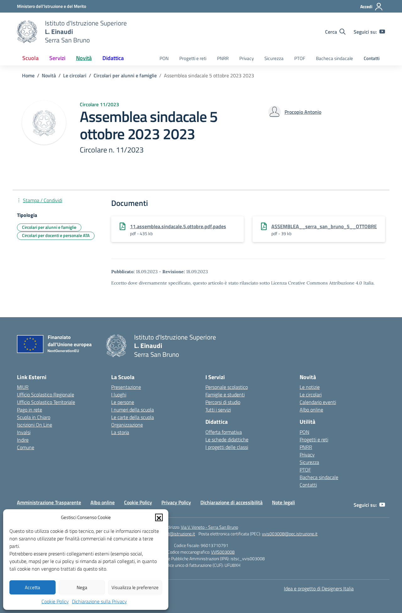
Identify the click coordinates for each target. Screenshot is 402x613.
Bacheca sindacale (334, 58)
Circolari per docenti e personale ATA (56, 235)
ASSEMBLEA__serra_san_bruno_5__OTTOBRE (324, 226)
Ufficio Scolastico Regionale (45, 394)
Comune (25, 447)
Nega (82, 587)
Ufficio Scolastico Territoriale (46, 402)
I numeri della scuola (132, 409)
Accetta (32, 587)
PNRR (223, 58)
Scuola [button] (30, 58)
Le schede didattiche (226, 439)
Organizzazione (127, 424)
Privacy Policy (176, 502)
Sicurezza (274, 58)
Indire (23, 440)
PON (164, 58)
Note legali (283, 502)
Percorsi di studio (222, 402)
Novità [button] (84, 58)
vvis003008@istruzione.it (171, 533)
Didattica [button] (113, 58)
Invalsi (23, 432)
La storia (120, 432)
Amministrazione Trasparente (49, 502)
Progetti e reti (192, 58)
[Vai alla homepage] (27, 31)
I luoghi (118, 394)
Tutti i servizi (218, 409)
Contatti (372, 58)
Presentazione (126, 387)
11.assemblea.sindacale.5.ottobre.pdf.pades (178, 226)
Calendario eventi (318, 402)
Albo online (311, 409)
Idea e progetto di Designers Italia (319, 588)
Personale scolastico (226, 387)
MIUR (23, 387)
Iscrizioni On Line (34, 424)
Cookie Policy (55, 601)
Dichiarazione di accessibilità (231, 502)
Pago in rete (29, 409)
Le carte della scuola (132, 417)
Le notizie (310, 387)
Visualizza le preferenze (135, 587)
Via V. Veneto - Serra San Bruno (209, 527)
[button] (159, 517)
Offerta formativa (223, 432)
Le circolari (311, 394)
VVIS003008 (223, 552)
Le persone (122, 402)
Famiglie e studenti (225, 394)
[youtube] (382, 32)
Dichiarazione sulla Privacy (99, 601)
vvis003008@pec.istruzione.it (290, 533)
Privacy (246, 58)
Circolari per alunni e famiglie (49, 227)
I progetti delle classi (226, 447)
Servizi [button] (57, 58)
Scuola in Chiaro (33, 417)
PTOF (299, 58)
